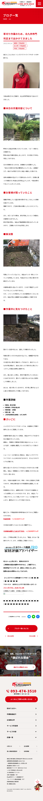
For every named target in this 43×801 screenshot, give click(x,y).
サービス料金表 (12, 726)
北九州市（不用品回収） (20, 46)
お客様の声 (11, 720)
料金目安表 (6, 519)
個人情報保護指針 (12, 751)
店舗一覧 (10, 737)
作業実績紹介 (11, 714)
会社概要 (26, 746)
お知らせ (9, 746)
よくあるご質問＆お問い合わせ (21, 699)
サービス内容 (11, 731)
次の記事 (32, 636)
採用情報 (26, 751)
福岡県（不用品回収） (20, 43)
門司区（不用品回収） (20, 48)
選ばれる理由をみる (21, 667)
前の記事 (11, 636)
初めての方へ (11, 708)
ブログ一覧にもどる (21, 628)
